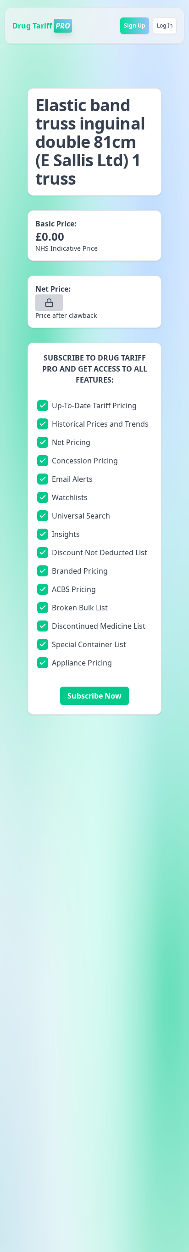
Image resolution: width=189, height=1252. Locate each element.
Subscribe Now (94, 696)
